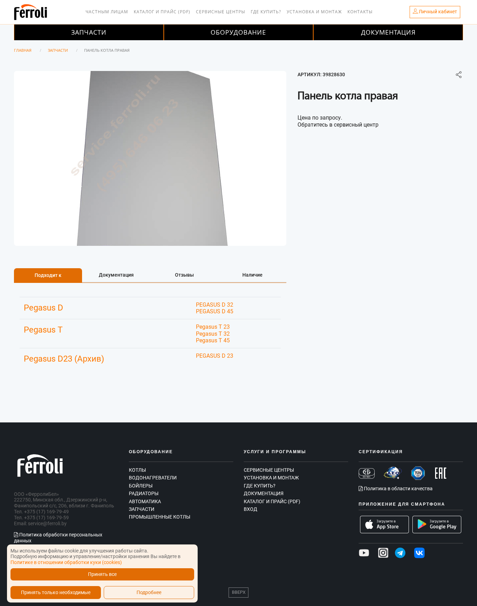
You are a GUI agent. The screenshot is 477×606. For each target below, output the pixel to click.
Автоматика (145, 501)
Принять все (102, 574)
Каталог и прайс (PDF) (162, 12)
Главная (22, 50)
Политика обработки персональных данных (58, 537)
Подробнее (149, 593)
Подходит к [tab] (48, 275)
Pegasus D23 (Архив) (64, 359)
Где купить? (266, 12)
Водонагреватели (153, 477)
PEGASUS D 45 (214, 311)
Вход (250, 509)
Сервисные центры (220, 12)
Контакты (360, 12)
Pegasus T (43, 330)
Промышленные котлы (159, 517)
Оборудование (238, 32)
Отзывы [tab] (184, 275)
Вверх (238, 592)
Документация (388, 32)
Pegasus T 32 (213, 333)
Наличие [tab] (252, 275)
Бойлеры (141, 486)
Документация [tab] (116, 275)
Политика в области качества (398, 488)
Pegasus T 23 (213, 326)
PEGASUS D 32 (214, 304)
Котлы (137, 470)
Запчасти (89, 32)
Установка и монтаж (314, 12)
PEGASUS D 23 (214, 355)
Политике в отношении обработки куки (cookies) (66, 562)
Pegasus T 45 (213, 340)
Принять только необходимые (55, 593)
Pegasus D (43, 308)
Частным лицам (107, 12)
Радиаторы (144, 493)
